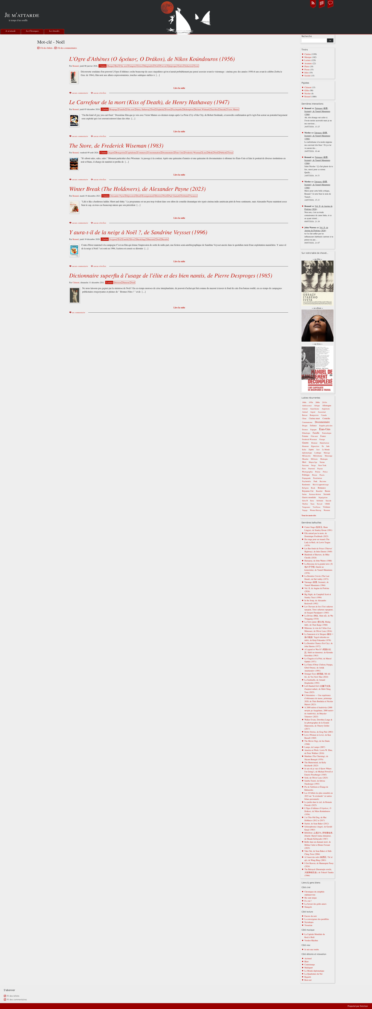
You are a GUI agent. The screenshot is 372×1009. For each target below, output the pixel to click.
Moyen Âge (313, 462)
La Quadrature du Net (313, 973)
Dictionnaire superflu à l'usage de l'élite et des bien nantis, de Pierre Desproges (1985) (170, 275)
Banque (111, 65)
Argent (111, 152)
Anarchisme (314, 409)
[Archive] (322, 8)
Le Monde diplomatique (314, 970)
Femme (305, 436)
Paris (304, 468)
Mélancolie (306, 456)
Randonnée (306, 484)
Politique (306, 474)
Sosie (196, 65)
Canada (324, 415)
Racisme (323, 481)
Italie (304, 449)
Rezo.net (308, 980)
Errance (305, 429)
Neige (313, 465)
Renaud (76, 65)
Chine (304, 418)
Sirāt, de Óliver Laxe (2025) (316, 777)
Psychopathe (177, 109)
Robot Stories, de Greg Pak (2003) (318, 731)
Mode (210, 152)
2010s (324, 402)
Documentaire (167, 152)
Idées (306, 72)
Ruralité (165, 239)
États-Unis (179, 152)
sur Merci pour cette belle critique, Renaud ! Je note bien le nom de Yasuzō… (317, 190)
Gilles (306, 90)
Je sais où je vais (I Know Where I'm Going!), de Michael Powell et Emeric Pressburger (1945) (318, 771)
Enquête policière (325, 425)
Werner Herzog (315, 510)
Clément (76, 282)
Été (119, 239)
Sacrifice (214, 109)
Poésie (317, 471)
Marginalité (148, 65)
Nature (322, 462)
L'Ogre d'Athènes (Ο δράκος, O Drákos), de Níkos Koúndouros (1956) (152, 58)
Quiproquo (172, 65)
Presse (307, 69)
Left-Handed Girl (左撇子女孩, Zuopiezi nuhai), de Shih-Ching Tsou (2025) (317, 689)
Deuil (138, 195)
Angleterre (326, 409)
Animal (305, 412)
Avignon (113, 239)
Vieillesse (316, 507)
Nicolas (307, 93)
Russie (327, 491)
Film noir (123, 65)
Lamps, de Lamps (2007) (314, 747)
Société (307, 75)
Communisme (307, 422)
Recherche (307, 36)
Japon (311, 449)
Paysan (320, 468)
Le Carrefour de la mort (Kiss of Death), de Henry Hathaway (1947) (149, 102)
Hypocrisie (315, 446)
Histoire (158, 195)
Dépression (130, 195)
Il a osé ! (308, 900)
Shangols (308, 906)
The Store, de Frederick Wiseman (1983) (116, 145)
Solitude (184, 195)
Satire (180, 65)
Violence (326, 507)
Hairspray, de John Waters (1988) (318, 560)
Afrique (317, 405)
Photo (306, 66)
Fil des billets (46, 48)
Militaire (314, 459)
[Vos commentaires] (330, 8)
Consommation (154, 152)
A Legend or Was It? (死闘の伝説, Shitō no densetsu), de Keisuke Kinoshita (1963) (318, 652)
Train (312, 504)
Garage (322, 439)
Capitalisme (131, 152)
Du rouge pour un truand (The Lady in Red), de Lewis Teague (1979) (317, 542)
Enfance (313, 425)
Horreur (314, 442)
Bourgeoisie (120, 152)
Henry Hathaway (143, 109)
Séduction (189, 65)
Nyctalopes (308, 922)
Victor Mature (233, 109)
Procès (322, 475)
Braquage (113, 109)
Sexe (312, 500)
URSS (327, 503)
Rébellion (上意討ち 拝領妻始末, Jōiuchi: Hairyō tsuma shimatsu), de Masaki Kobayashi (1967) (318, 835)
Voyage (304, 510)
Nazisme (305, 465)
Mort (304, 462)
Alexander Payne (117, 195)
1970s (311, 402)
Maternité (151, 239)
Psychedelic (306, 481)
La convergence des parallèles (316, 919)
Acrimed (308, 958)
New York (322, 465)
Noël (157, 65)
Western (327, 510)
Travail (319, 503)
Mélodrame (317, 455)
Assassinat (322, 412)
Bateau (304, 415)
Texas (230, 152)
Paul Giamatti (174, 195)
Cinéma (103, 65)
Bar (116, 65)
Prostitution (317, 478)
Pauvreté (311, 468)
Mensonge (328, 456)
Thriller (305, 504)
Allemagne (326, 405)
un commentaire (78, 312)
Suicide (223, 109)
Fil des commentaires (67, 48)
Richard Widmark (202, 109)
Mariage (327, 453)
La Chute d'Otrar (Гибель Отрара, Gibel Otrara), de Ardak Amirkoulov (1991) (318, 667)
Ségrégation (323, 497)
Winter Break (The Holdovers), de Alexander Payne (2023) (137, 188)
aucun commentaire (80, 92)
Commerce (142, 152)
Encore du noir (310, 916)
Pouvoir (163, 65)
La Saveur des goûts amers (315, 903)
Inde (328, 446)
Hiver (132, 239)
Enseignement (148, 195)
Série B (305, 500)
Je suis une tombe (311, 949)
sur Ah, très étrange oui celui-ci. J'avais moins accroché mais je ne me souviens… (318, 117)
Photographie (307, 471)
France (323, 436)
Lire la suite (179, 88)
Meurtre (305, 459)
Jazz (318, 449)
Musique (307, 57)
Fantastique (326, 433)
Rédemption (188, 109)
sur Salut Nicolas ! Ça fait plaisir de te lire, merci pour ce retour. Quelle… (318, 166)
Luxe (204, 152)
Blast (306, 961)
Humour (126, 282)
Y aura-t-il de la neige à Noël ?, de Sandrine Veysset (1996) (138, 232)
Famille (122, 109)
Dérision (117, 282)
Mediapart (308, 967)
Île (323, 446)
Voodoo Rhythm (311, 940)
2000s (317, 402)
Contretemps (309, 964)
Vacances (193, 195)
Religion (305, 488)
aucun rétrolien (100, 92)
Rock (313, 487)
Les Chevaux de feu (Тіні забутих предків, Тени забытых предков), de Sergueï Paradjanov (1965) (318, 609)
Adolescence (307, 405)
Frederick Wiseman (193, 152)
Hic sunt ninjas (310, 897)
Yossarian (308, 925)
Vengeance (306, 507)
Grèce (139, 65)
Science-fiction (315, 494)
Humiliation (324, 443)
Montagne (324, 459)
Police (325, 472)
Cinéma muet (314, 418)
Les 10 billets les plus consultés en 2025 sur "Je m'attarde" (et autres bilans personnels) (318, 796)
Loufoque (317, 453)
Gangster (132, 65)
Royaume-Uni (307, 491)
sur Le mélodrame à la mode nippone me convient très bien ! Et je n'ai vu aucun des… (318, 141)
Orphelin (160, 109)
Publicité (223, 152)
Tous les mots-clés (309, 515)
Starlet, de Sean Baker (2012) (316, 823)
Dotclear (364, 1006)
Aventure (308, 63)
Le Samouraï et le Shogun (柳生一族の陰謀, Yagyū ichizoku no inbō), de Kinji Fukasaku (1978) (318, 637)
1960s (304, 402)
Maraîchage (141, 239)
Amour (305, 408)
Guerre (305, 442)
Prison (167, 109)
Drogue (304, 425)
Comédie (326, 418)
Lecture (109, 282)
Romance (322, 487)
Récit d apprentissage (321, 484)
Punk (315, 481)
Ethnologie (306, 433)
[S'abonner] (313, 8)
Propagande (306, 478)
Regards (307, 976)
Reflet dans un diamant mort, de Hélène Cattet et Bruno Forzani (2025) (317, 844)
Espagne (313, 429)
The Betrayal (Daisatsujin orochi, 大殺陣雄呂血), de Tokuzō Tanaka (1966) (318, 872)
